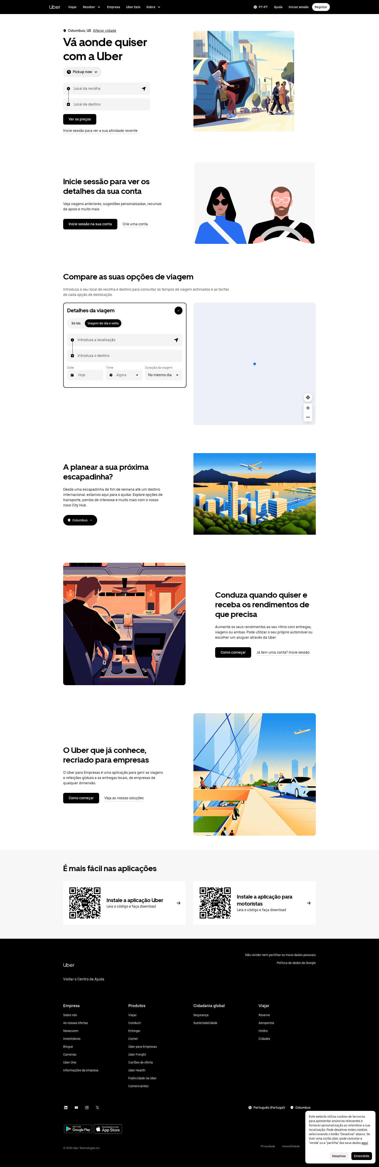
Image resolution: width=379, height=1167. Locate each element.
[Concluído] (178, 311)
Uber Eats (133, 7)
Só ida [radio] (76, 323)
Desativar (339, 1156)
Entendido (361, 1156)
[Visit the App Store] (108, 1129)
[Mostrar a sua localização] (308, 397)
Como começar (233, 652)
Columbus (80, 520)
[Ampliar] (308, 408)
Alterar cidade (104, 31)
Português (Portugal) (269, 1107)
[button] (144, 88)
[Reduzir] (308, 417)
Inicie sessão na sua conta (90, 224)
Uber (54, 7)
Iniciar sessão (299, 7)
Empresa (113, 7)
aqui (364, 1143)
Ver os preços (80, 119)
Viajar (72, 7)
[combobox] (172, 375)
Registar (321, 7)
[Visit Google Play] (78, 1129)
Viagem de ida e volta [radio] (103, 323)
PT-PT (263, 7)
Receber (89, 7)
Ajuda (278, 7)
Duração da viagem (158, 367)
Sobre (151, 7)
